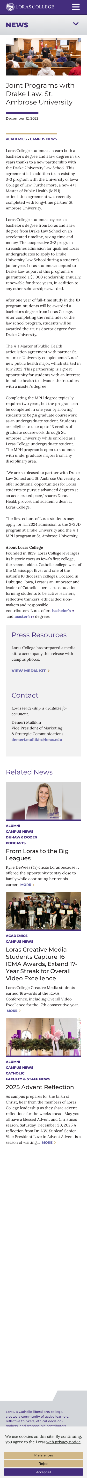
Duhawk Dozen (21, 837)
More (25, 885)
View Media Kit (29, 671)
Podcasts (16, 843)
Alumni (13, 826)
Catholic (15, 1073)
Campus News (43, 139)
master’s (22, 616)
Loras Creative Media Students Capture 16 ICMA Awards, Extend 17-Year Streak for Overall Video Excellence (41, 964)
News (17, 25)
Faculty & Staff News (28, 1079)
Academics (16, 139)
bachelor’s (61, 610)
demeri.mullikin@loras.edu (37, 739)
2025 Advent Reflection (40, 1087)
